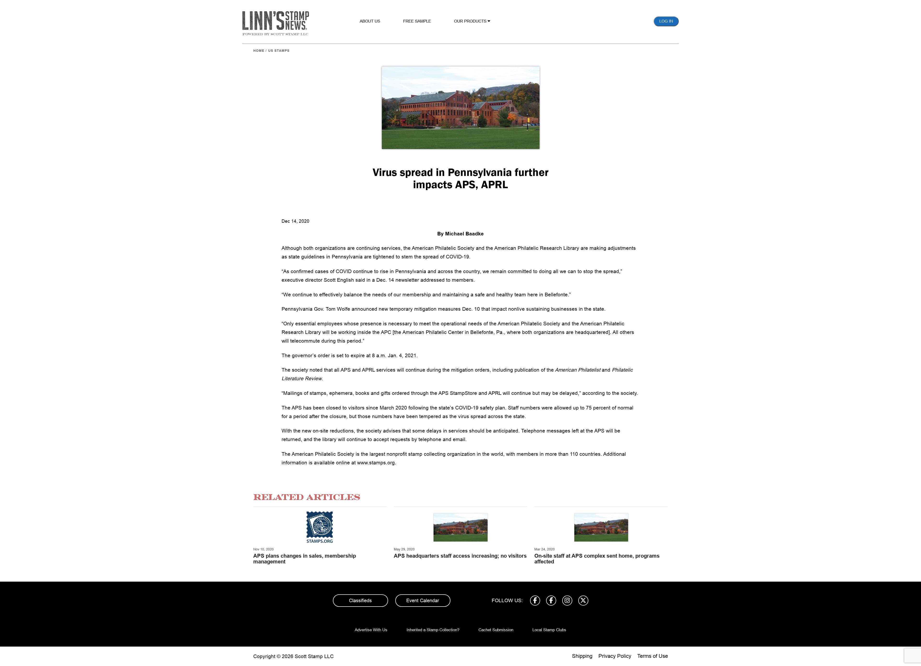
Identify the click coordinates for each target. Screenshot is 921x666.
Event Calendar (422, 600)
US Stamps (278, 51)
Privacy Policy (614, 656)
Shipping (582, 656)
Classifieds (360, 600)
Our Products (471, 21)
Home (258, 51)
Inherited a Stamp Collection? (433, 630)
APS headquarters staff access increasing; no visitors (460, 556)
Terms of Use (652, 656)
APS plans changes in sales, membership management (304, 559)
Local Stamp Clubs (549, 630)
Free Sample (417, 21)
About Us (370, 21)
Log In (666, 21)
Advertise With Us (371, 630)
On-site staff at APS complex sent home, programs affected (597, 559)
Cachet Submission (495, 630)
